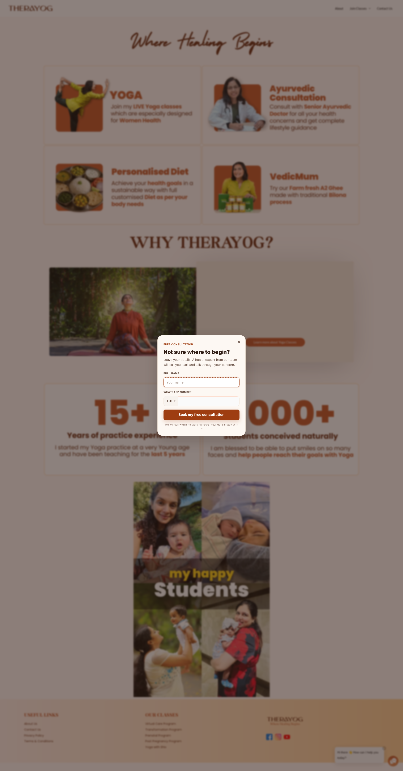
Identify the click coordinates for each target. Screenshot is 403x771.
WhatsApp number (178, 392)
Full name (171, 373)
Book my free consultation (201, 415)
